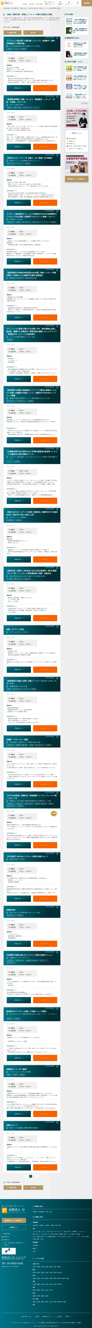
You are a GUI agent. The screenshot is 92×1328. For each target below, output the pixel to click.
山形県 (55, 1266)
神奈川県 (60, 1272)
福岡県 (34, 1301)
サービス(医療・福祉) (38, 1236)
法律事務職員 (41, 1211)
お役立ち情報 (38, 4)
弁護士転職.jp (72, 138)
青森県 (38, 1266)
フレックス (16, 48)
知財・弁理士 (49, 1211)
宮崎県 (55, 1301)
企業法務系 (35, 1225)
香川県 (38, 1296)
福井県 (46, 1278)
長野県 (55, 1278)
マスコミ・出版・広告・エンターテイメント (52, 1231)
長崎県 (42, 1301)
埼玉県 (46, 1272)
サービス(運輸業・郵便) (50, 1236)
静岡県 (63, 1278)
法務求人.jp (72, 141)
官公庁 (34, 1251)
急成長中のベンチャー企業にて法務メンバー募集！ (27, 1011)
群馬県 (42, 1272)
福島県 (59, 1266)
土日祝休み (23, 48)
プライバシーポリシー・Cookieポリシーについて (23, 1322)
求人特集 (31, 4)
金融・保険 (66, 1231)
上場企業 (9, 48)
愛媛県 (42, 1296)
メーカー (35, 1231)
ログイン (78, 4)
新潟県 (34, 1278)
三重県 (34, 1284)
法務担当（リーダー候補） (17, 1069)
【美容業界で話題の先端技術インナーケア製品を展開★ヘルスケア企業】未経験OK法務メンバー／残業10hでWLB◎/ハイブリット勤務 (31, 392)
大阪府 (46, 1284)
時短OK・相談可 (17, 107)
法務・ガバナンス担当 (15, 629)
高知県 (46, 1296)
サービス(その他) (61, 1236)
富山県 (38, 1278)
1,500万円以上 (19, 803)
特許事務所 (35, 1245)
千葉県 (50, 1272)
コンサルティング (70, 1236)
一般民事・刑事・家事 (55, 1225)
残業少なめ (27, 578)
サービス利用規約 (41, 1322)
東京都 (55, 1272)
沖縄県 (64, 1301)
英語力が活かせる (29, 803)
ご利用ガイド (68, 1316)
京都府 (42, 1284)
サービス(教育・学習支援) (74, 1234)
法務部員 (35, 1211)
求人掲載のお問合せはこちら (54, 1322)
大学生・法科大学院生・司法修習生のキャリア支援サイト (14, 1244)
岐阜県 (59, 1278)
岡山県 (42, 1290)
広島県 (46, 1290)
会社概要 (78, 1322)
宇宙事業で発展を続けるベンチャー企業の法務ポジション (29, 955)
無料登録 (86, 3)
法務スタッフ (11, 1125)
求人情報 (24, 4)
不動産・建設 (36, 1239)
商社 (39, 1231)
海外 (34, 1304)
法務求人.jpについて (49, 4)
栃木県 (38, 1272)
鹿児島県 (60, 1301)
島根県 (38, 1290)
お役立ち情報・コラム (26, 1316)
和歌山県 (60, 1284)
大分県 (50, 1301)
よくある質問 (58, 1316)
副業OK (9, 689)
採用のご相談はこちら (49, 2)
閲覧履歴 (60, 4)
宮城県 (46, 1266)
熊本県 (46, 1301)
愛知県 (67, 1278)
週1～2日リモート (27, 107)
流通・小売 (35, 1234)
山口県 (50, 1290)
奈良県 (55, 1284)
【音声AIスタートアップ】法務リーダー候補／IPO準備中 (29, 158)
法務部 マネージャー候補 (17, 740)
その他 (41, 1239)
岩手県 (42, 1266)
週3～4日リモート (37, 222)
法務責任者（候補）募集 (21, 745)
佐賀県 (38, 1301)
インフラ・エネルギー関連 (82, 1236)
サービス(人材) (42, 1234)
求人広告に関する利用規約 (68, 1322)
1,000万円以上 (10, 222)
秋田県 (50, 1266)
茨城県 (34, 1272)
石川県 (42, 1278)
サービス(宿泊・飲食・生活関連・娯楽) (56, 1234)
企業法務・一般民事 (44, 1225)
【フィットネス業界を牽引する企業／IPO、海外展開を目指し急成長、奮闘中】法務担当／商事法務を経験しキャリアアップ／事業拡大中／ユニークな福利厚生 (31, 331)
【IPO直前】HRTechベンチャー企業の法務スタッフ (27, 856)
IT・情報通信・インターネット (77, 1231)
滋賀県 (38, 1284)
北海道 (34, 1266)
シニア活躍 (9, 578)
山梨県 (50, 1278)
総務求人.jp (72, 143)
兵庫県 (50, 1284)
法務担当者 (10, 910)
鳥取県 (34, 1290)
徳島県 (34, 1296)
